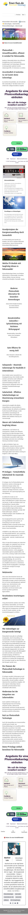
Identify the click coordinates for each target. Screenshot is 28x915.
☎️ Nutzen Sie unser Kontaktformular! (12, 43)
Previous (18, 14)
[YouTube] (15, 900)
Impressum (9, 909)
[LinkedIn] (17, 900)
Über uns (19, 907)
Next (23, 14)
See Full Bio (15, 888)
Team (23, 907)
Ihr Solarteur (13, 829)
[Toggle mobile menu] (25, 6)
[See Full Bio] (20, 888)
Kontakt (19, 909)
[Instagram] (13, 900)
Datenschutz (14, 909)
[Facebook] (10, 900)
